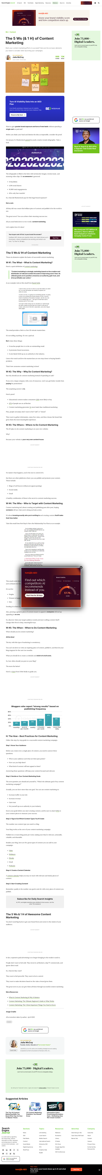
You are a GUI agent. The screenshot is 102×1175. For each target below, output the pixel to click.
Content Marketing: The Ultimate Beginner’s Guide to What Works (31, 1001)
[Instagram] (6, 1153)
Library (57, 1138)
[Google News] (3, 1150)
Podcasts (12, 866)
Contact (89, 1138)
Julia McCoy (18, 57)
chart (13, 672)
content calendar (13, 876)
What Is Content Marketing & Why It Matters (24, 997)
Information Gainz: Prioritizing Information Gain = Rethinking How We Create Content (55, 1115)
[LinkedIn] (6, 1150)
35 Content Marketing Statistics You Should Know (34, 1114)
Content (9, 1022)
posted (27, 140)
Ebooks (11, 858)
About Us (62, 3)
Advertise (68, 3)
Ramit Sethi (36, 283)
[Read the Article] (14, 1106)
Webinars (55, 3)
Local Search (42, 1135)
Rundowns (58, 1135)
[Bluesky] (3, 1153)
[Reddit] (10, 1153)
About (89, 1135)
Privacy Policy (91, 1144)
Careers (89, 1141)
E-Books (57, 1141)
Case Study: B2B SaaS (77, 1135)
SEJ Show (58, 1144)
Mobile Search (43, 1138)
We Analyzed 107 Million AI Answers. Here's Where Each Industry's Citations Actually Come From (85, 232)
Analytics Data (43, 1150)
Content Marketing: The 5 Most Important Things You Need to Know (32, 1005)
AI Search (19, 3)
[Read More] (86, 219)
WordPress (26, 1150)
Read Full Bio (13, 1050)
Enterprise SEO (43, 1144)
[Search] (98, 3)
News (24, 1132)
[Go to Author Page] (8, 57)
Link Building (42, 1132)
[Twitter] (17, 1150)
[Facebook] (14, 1150)
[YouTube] (10, 1150)
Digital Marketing (39, 3)
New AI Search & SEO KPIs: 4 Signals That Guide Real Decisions (85, 148)
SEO (25, 3)
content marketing (31, 266)
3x (30, 407)
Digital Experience (28, 1147)
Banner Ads (74, 1138)
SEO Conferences (60, 1152)
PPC (40, 1147)
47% (10, 403)
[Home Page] (8, 3)
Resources (48, 3)
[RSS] (14, 1153)
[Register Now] (86, 136)
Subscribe (90, 1132)
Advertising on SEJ (76, 1132)
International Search (44, 1141)
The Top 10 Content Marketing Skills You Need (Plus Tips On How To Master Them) (14, 1115)
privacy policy (42, 1088)
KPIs (57, 811)
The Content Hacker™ (44, 1045)
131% (37, 400)
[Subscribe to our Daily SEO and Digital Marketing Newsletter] (95, 3)
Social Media (26, 1144)
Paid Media (30, 3)
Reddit (41, 1152)
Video (11, 851)
